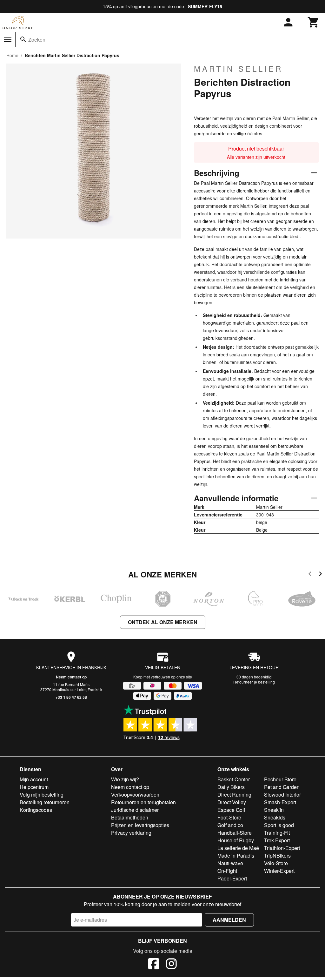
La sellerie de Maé (238, 848)
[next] (320, 574)
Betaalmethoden (129, 817)
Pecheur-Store (280, 779)
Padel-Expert (232, 878)
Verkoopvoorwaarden (135, 794)
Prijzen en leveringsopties (140, 825)
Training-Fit (277, 832)
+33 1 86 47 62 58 (71, 697)
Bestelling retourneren (45, 802)
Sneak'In (274, 809)
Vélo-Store (276, 863)
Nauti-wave (230, 863)
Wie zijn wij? (125, 779)
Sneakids (274, 817)
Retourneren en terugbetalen (143, 802)
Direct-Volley (231, 802)
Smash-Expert (280, 802)
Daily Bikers (231, 787)
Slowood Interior (282, 794)
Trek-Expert (277, 840)
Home (12, 55)
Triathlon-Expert (282, 848)
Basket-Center (233, 779)
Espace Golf (231, 809)
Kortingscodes (36, 809)
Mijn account (34, 779)
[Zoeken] (23, 39)
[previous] (310, 574)
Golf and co (230, 825)
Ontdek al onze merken (162, 622)
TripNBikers (277, 855)
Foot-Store (229, 817)
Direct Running (234, 794)
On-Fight (227, 870)
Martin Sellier (238, 69)
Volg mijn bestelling (41, 794)
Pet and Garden (282, 787)
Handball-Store (234, 832)
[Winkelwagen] (313, 22)
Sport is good (279, 825)
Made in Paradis (235, 855)
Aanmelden (229, 919)
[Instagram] (171, 964)
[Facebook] (153, 964)
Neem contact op (71, 676)
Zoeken (36, 39)
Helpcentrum (34, 787)
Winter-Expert (279, 870)
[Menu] (7, 39)
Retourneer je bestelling (254, 681)
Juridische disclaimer (135, 809)
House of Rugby (235, 840)
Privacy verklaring (131, 832)
